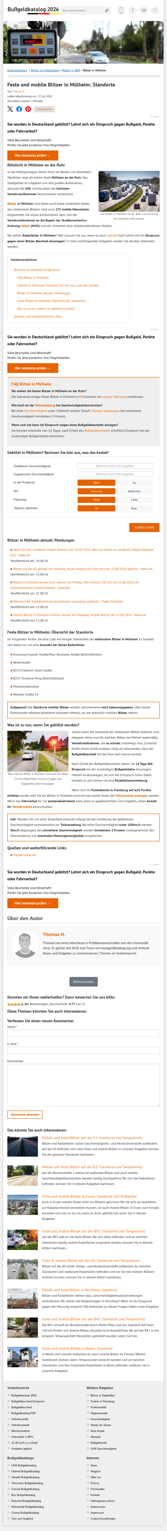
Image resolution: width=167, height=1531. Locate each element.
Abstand (95, 1436)
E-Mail (13, 1044)
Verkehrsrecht (22, 807)
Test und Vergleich (22, 1518)
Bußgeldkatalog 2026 (33, 10)
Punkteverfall (98, 1407)
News (94, 1465)
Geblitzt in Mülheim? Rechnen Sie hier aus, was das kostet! (58, 285)
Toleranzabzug (45, 405)
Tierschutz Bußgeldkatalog (27, 1483)
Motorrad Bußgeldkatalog (26, 1500)
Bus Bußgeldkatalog (23, 1495)
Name (12, 1027)
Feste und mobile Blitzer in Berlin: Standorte (77, 1348)
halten (25, 226)
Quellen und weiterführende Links (38, 316)
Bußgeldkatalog (17, 70)
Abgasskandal (99, 1413)
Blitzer (11, 203)
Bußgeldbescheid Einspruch (27, 1401)
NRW (80, 397)
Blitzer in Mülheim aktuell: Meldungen (44, 293)
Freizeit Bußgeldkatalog (25, 1489)
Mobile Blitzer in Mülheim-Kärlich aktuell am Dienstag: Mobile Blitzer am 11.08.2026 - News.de (79, 615)
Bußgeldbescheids (97, 430)
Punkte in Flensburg (102, 1401)
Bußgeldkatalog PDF (23, 1413)
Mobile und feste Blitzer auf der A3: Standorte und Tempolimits (92, 1137)
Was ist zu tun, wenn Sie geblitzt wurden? (46, 308)
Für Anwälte (97, 1489)
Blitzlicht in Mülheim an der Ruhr (37, 270)
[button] (10, 109)
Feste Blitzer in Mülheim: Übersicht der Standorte (51, 301)
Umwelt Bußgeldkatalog (25, 1477)
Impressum (97, 1512)
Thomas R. (19, 91)
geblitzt (112, 235)
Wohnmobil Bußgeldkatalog (27, 1506)
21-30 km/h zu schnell (24, 1442)
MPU (30, 1436)
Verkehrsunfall (19, 1419)
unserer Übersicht (114, 397)
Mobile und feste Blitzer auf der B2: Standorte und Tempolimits (92, 1167)
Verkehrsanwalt (20, 1425)
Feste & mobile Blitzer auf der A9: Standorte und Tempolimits (91, 1260)
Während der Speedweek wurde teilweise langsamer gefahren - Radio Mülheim (68, 601)
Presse (95, 1483)
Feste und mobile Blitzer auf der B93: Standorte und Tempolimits (93, 1231)
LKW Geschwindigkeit (103, 1448)
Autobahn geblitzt (21, 1448)
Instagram (155, 10)
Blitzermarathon (20, 1431)
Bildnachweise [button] (84, 982)
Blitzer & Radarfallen (103, 1395)
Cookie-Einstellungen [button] (103, 1518)
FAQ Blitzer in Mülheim (33, 277)
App (121, 10)
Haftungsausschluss (103, 1500)
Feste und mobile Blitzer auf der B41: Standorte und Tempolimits (93, 1319)
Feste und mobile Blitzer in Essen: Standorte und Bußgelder (89, 1196)
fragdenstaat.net (24, 855)
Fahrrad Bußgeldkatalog (25, 1471)
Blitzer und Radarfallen (45, 70)
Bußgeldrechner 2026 (23, 1395)
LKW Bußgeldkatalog (23, 1465)
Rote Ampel (97, 1431)
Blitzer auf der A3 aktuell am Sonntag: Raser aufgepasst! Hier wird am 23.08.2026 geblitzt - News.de (83, 569)
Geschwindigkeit (35, 411)
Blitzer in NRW (71, 70)
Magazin (96, 1471)
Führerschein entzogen (131, 795)
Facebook (132, 10)
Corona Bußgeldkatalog (25, 1512)
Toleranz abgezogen (105, 411)
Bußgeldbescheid (21, 1407)
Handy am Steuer (101, 1425)
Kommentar (15, 1061)
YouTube (144, 10)
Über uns (96, 1477)
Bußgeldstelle (99, 1442)
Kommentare (44, 109)
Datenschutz (98, 1506)
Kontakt (95, 1495)
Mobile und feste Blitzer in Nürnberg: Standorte (79, 1290)
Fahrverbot (17, 1436)
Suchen (107, 10)
